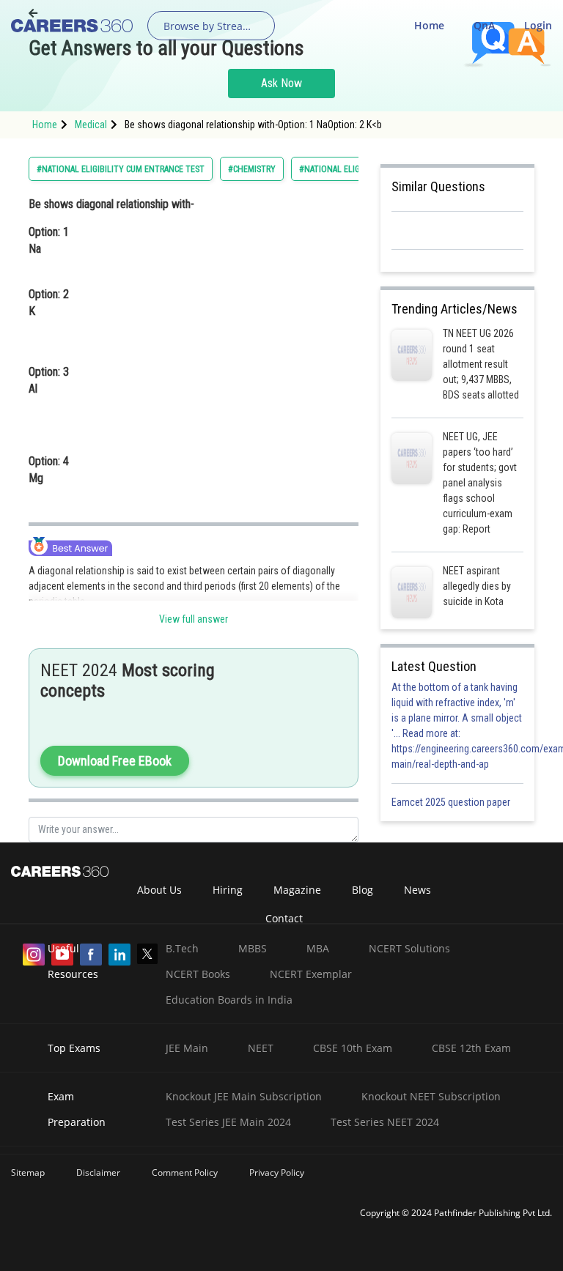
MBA (317, 948)
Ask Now (281, 83)
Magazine (297, 890)
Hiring (228, 890)
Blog (362, 890)
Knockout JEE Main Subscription (244, 1096)
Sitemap (28, 1172)
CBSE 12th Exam (471, 1048)
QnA (484, 25)
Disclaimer (98, 1172)
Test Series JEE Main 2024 (228, 1122)
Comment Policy (185, 1172)
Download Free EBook (115, 760)
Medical (91, 124)
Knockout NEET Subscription (431, 1096)
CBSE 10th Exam (352, 1048)
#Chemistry (252, 169)
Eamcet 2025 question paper (451, 802)
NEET (260, 1048)
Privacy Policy (276, 1172)
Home (429, 25)
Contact (284, 918)
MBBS (252, 948)
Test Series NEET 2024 (385, 1122)
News (417, 890)
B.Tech (182, 948)
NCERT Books (198, 974)
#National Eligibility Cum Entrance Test (121, 169)
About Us (159, 890)
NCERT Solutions (409, 948)
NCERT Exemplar (311, 974)
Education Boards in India (229, 1000)
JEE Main (187, 1048)
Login (538, 25)
